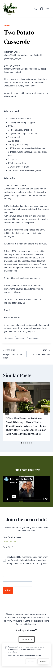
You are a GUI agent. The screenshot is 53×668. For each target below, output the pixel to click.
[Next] (46, 411)
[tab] (21, 443)
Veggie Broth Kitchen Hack (12, 354)
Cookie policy (21, 655)
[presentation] (26, 397)
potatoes (20, 338)
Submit (8, 590)
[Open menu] (47, 9)
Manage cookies (34, 655)
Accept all (43, 661)
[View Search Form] (35, 8)
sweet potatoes (33, 338)
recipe (7, 25)
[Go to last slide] (7, 411)
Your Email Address (12, 537)
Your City (8, 547)
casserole (9, 338)
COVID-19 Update (41, 352)
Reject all (31, 661)
